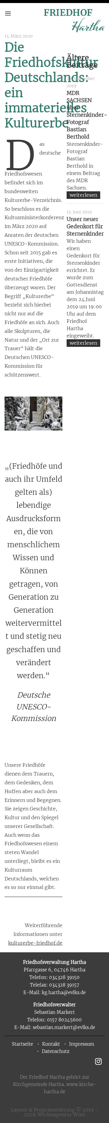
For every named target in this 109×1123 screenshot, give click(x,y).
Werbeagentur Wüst (61, 1114)
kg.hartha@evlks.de (64, 992)
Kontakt (51, 1044)
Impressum (81, 1044)
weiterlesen (83, 195)
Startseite (22, 1044)
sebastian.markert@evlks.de (64, 1027)
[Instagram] (98, 1061)
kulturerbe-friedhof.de (35, 943)
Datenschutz (55, 1051)
